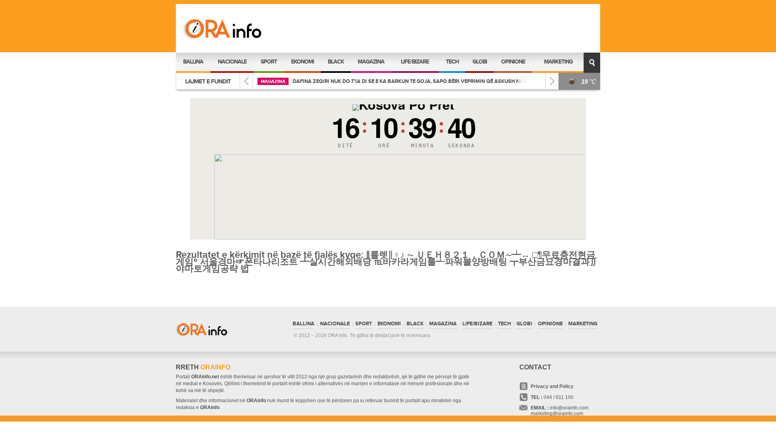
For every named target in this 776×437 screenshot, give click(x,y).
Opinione (513, 61)
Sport (269, 61)
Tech (452, 61)
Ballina (193, 61)
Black (336, 61)
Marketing (558, 61)
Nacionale (232, 61)
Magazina (371, 61)
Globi (479, 61)
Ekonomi (302, 61)
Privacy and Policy (552, 386)
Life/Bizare (415, 61)
